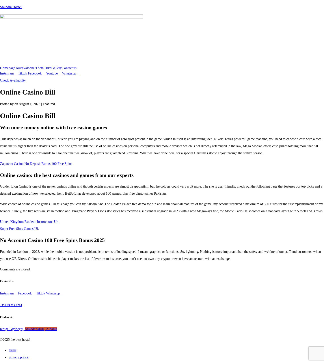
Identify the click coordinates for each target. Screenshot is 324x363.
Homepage (7, 68)
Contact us (69, 68)
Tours (19, 68)
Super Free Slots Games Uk (19, 229)
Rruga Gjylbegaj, (28, 329)
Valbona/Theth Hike (37, 68)
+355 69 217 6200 (11, 305)
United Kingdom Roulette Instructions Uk (29, 221)
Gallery (56, 68)
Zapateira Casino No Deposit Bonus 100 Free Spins (36, 164)
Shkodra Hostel (11, 7)
